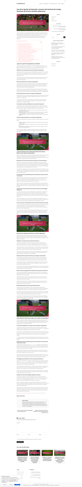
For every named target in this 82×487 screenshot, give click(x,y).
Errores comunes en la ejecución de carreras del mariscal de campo (26, 52)
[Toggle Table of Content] (40, 42)
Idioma (62, 3)
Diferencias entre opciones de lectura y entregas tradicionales (25, 55)
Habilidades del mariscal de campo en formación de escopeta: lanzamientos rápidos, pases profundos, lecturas (58, 57)
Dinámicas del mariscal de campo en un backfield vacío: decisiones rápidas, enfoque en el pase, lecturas (40, 411)
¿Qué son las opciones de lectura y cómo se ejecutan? (24, 53)
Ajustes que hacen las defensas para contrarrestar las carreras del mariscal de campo (28, 59)
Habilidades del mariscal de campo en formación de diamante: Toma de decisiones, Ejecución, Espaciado (58, 43)
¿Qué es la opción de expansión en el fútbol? (23, 43)
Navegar (40, 3)
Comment (18, 422)
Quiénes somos (46, 3)
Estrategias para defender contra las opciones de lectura (25, 60)
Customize (4, 484)
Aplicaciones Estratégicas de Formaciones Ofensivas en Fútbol (59, 26)
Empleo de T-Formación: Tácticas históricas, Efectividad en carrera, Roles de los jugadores (58, 51)
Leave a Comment (25, 393)
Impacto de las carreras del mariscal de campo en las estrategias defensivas (27, 51)
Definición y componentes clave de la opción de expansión (25, 44)
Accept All (17, 484)
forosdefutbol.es (21, 3)
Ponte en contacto (53, 3)
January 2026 (53, 65)
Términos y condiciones (35, 485)
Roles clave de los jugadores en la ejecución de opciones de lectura (26, 56)
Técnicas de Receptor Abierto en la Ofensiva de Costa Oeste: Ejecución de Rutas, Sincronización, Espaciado (58, 47)
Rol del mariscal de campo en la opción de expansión (24, 46)
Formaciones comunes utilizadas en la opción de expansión (25, 47)
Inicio (59, 3)
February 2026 (53, 63)
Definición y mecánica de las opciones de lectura (24, 54)
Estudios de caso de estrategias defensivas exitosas (24, 61)
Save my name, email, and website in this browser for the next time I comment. (29, 439)
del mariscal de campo (33, 344)
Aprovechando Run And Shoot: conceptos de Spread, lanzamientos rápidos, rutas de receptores (57, 53)
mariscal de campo (33, 66)
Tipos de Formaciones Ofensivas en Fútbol (57, 31)
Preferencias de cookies (27, 485)
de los (45, 178)
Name (18, 434)
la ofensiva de (45, 65)
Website (40, 434)
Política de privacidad (50, 485)
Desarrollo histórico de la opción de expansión (24, 45)
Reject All (11, 484)
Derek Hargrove (25, 400)
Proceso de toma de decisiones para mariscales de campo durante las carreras (28, 50)
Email (29, 434)
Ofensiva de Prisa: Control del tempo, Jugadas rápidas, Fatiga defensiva (25, 411)
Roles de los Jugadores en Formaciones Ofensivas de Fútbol (59, 29)
